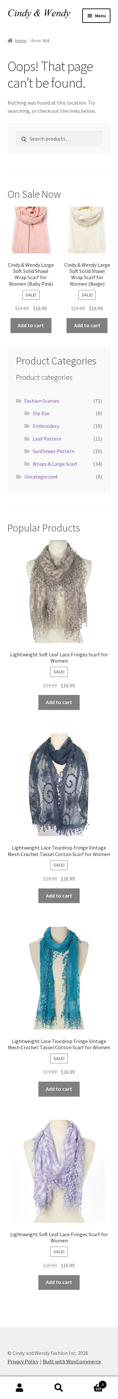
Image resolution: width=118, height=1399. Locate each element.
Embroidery (46, 426)
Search (59, 1388)
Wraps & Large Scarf (55, 464)
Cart (91, 1382)
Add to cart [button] (31, 325)
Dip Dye (41, 413)
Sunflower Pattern (53, 451)
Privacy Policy (23, 1361)
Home (21, 40)
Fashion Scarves (41, 400)
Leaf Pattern (47, 438)
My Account (19, 1388)
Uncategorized (40, 476)
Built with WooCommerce (72, 1361)
